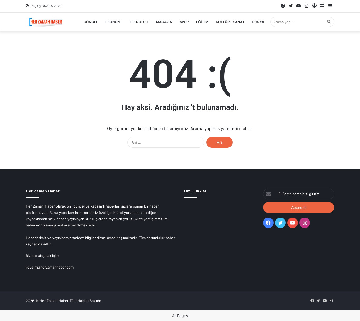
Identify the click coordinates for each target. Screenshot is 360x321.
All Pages (180, 315)
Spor (184, 22)
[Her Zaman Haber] (45, 22)
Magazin (164, 22)
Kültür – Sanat (230, 22)
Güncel (91, 22)
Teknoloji (139, 22)
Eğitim (202, 22)
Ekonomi (113, 22)
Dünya (258, 22)
